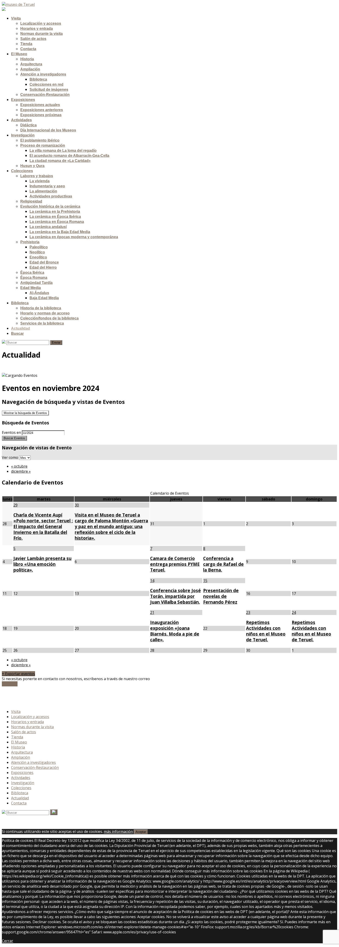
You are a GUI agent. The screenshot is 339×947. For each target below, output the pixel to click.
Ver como (10, 457)
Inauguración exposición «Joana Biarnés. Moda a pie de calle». (174, 630)
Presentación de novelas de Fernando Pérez (221, 596)
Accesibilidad (22, 697)
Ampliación (20, 757)
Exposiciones (22, 772)
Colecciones (21, 787)
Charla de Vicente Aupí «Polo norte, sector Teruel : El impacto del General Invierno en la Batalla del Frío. (43, 526)
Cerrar (7, 940)
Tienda (17, 737)
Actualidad (20, 798)
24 (294, 612)
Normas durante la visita (32, 726)
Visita (16, 711)
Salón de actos (23, 731)
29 (15, 505)
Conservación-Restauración (35, 767)
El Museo (19, 742)
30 (77, 505)
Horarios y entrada (27, 721)
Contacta (19, 803)
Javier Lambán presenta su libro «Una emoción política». (42, 564)
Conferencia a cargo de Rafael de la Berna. (223, 564)
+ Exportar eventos (18, 673)
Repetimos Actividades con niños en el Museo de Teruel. (265, 630)
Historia (18, 747)
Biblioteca (19, 792)
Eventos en (11, 432)
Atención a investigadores (33, 762)
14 (152, 580)
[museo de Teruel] (18, 4)
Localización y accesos (30, 716)
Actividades (20, 777)
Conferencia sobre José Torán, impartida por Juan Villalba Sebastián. (175, 596)
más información (118, 831)
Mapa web (20, 702)
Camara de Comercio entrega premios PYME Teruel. (175, 564)
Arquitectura (22, 752)
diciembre (21, 471)
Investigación (22, 782)
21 (152, 612)
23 (248, 612)
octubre (19, 466)
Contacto (10, 683)
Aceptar (141, 832)
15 (205, 580)
